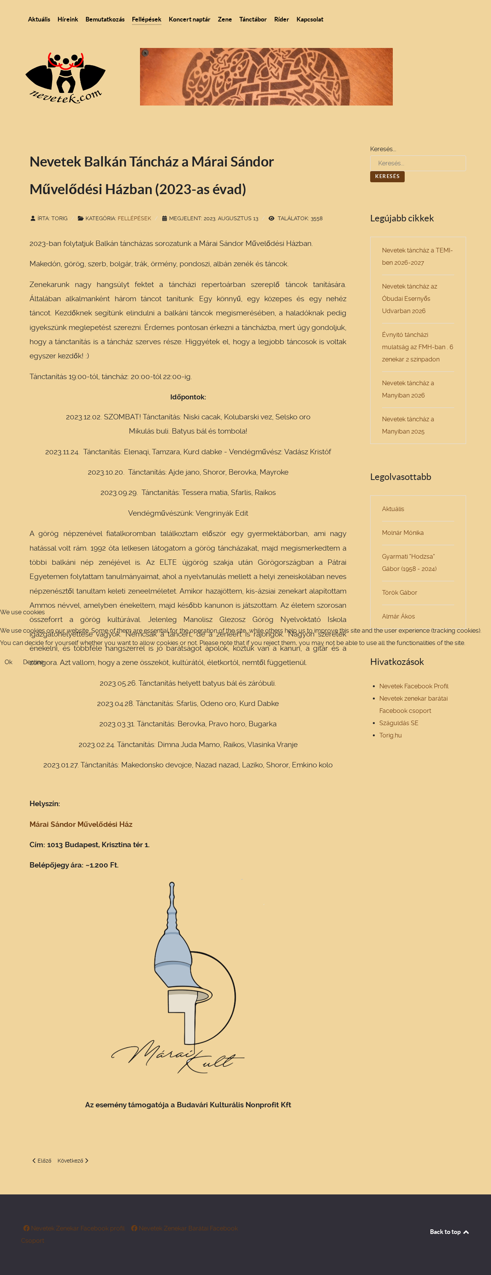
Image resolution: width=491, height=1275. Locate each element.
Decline (33, 662)
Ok (8, 662)
